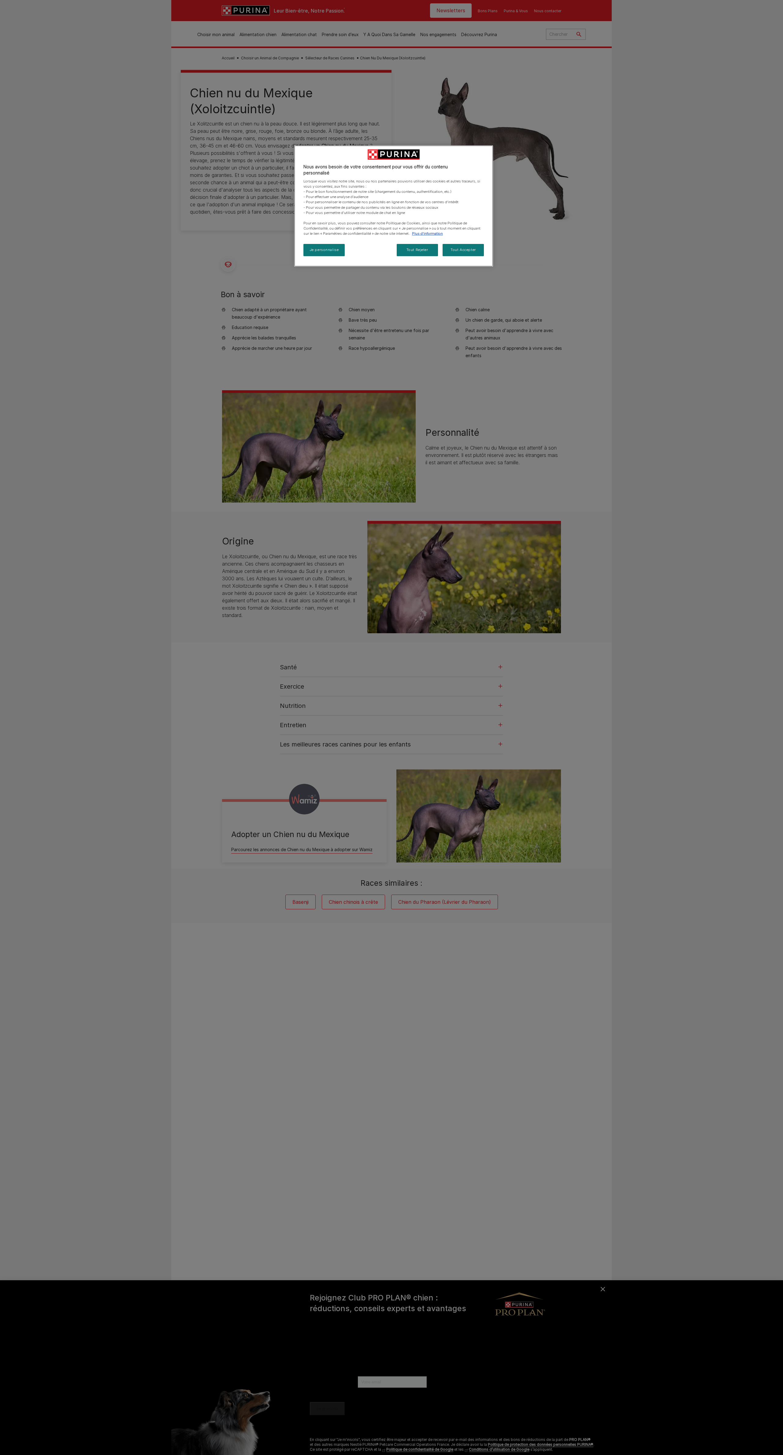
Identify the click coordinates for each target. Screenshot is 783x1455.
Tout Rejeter (417, 250)
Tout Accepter (463, 250)
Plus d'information (427, 233)
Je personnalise (324, 250)
